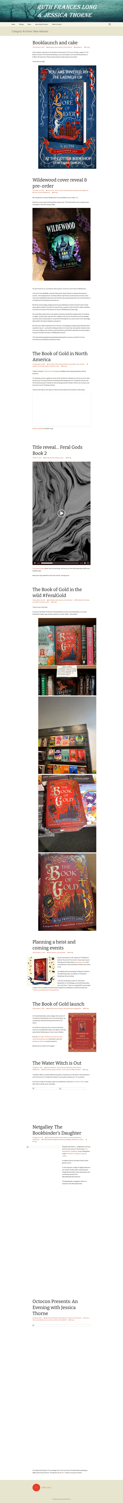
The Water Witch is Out (56, 1063)
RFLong (87, 47)
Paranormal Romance (75, 1137)
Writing (21, 24)
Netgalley (68, 1139)
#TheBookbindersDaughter (50, 1139)
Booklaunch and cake (55, 43)
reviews (81, 1139)
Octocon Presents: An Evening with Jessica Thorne (55, 1307)
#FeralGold (79, 600)
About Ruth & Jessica (41, 24)
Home (13, 24)
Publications (35, 1069)
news (62, 458)
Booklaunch (78, 47)
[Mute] (85, 563)
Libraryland (50, 1137)
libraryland (62, 1139)
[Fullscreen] (88, 563)
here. (77, 197)
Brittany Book (47, 1069)
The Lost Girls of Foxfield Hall (58, 1320)
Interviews (48, 1318)
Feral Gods (41, 366)
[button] (61, 513)
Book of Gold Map (38, 428)
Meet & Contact (57, 24)
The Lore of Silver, (38, 568)
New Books (51, 47)
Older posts (43, 1487)
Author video (54, 364)
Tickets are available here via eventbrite (45, 990)
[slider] (60, 563)
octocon (46, 1320)
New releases (59, 47)
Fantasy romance (56, 1069)
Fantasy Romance (64, 364)
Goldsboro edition (38, 1041)
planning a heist (80, 962)
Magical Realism (76, 1069)
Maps (46, 366)
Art (49, 364)
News (29, 24)
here (63, 1473)
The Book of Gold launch (58, 1004)
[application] (61, 513)
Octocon (69, 1318)
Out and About (68, 47)
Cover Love (50, 190)
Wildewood (46, 192)
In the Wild (35, 602)
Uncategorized (84, 190)
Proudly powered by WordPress (61, 1499)
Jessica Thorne (59, 190)
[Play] (35, 563)
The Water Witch (78, 1082)
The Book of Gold (54, 366)
